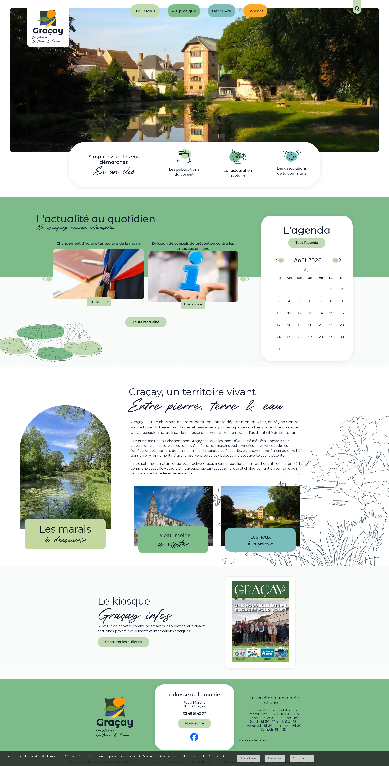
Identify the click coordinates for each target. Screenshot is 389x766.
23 (342, 325)
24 (279, 337)
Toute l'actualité (146, 322)
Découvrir (221, 11)
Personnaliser (302, 758)
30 (342, 337)
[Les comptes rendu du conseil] (184, 161)
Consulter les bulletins (123, 642)
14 (321, 313)
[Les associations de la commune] (292, 160)
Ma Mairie (145, 11)
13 (310, 313)
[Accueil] (48, 27)
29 (331, 337)
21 (321, 325)
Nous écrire (194, 723)
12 (300, 313)
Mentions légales (252, 740)
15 (331, 313)
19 (300, 325)
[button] (357, 7)
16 (342, 313)
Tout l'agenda (306, 243)
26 (300, 337)
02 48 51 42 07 (194, 713)
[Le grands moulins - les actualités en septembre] (193, 274)
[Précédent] (47, 280)
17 (279, 325)
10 (279, 313)
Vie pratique (184, 11)
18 (289, 325)
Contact (255, 11)
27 (310, 337)
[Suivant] (244, 280)
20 (310, 325)
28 (321, 337)
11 (289, 313)
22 (331, 325)
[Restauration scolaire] (238, 162)
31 (279, 349)
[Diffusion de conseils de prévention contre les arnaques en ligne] (98, 276)
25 (289, 337)
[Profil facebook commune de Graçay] (194, 741)
